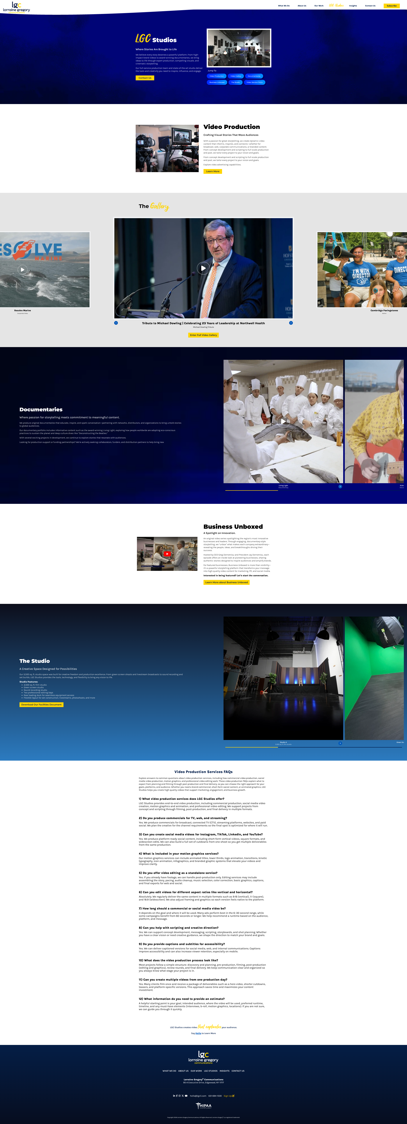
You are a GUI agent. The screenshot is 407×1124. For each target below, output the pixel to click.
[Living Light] (283, 421)
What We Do (284, 6)
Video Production (217, 76)
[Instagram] (180, 1096)
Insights (353, 6)
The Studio (235, 82)
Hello (198, 1033)
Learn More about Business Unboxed (226, 582)
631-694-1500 (215, 1096)
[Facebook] (177, 1096)
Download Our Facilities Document (41, 704)
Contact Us (370, 6)
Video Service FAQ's (255, 82)
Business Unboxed (217, 82)
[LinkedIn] (174, 1096)
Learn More (212, 171)
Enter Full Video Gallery (203, 335)
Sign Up (228, 1096)
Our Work (318, 6)
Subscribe (392, 6)
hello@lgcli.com (198, 1096)
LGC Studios (336, 6)
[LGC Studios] (239, 48)
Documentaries (254, 76)
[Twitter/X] (183, 1096)
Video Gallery (236, 76)
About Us (302, 6)
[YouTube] (186, 1096)
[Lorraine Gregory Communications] (16, 7)
